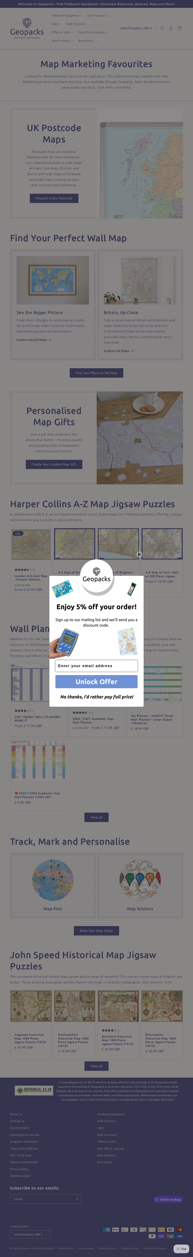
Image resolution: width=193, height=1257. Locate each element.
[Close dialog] (139, 554)
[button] (96, 682)
